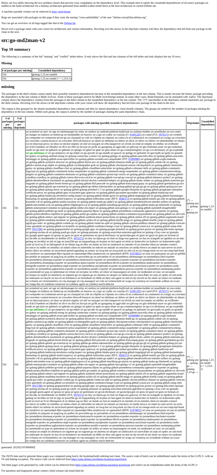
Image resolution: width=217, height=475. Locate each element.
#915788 (37, 229)
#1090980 (133, 159)
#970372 (78, 238)
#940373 (123, 198)
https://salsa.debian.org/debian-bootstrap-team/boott (102, 464)
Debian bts (70, 23)
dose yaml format (61, 11)
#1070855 (135, 253)
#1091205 (135, 134)
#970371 (163, 134)
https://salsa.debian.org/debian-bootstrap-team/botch (99, 459)
